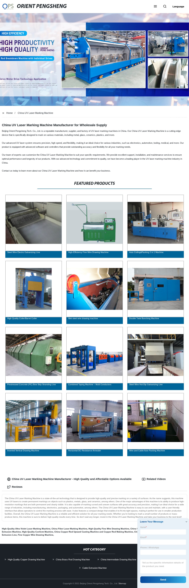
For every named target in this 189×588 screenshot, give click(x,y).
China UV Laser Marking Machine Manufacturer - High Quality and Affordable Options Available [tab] (72, 479)
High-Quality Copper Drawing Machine (26, 559)
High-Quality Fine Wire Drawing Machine (108, 528)
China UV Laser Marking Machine (35, 113)
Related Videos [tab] (156, 479)
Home (9, 113)
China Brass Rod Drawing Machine (73, 559)
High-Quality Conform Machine (37, 532)
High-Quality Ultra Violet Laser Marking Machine (26, 528)
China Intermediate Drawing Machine (118, 559)
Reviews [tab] (17, 486)
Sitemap (122, 583)
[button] (155, 7)
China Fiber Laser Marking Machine (69, 528)
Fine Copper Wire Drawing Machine (35, 535)
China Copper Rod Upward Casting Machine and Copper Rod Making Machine (93, 532)
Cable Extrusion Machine (94, 568)
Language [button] (178, 6)
